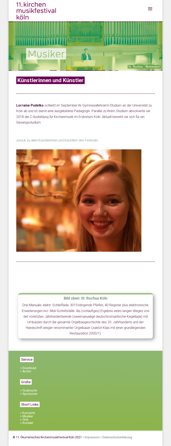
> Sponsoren (29, 394)
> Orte (24, 419)
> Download (28, 368)
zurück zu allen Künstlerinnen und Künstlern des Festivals (57, 140)
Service (27, 359)
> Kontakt (26, 423)
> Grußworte (28, 390)
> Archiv (25, 371)
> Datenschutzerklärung (116, 437)
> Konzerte (27, 413)
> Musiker (26, 416)
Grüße (26, 382)
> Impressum (91, 437)
